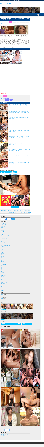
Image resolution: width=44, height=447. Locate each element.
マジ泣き (2, 246)
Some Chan (7, 99)
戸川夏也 (11, 99)
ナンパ (2, 239)
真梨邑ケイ (10, 22)
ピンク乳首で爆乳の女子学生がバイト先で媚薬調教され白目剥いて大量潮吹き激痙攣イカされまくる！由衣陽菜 (19, 124)
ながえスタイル (3, 231)
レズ (1, 250)
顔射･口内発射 (26, 22)
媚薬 (1, 260)
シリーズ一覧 (3, 319)
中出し (2, 252)
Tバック (2, 23)
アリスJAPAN (7, 98)
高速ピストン (3, 286)
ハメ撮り (2, 241)
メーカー (2, 98)
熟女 (2, 298)
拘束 (1, 265)
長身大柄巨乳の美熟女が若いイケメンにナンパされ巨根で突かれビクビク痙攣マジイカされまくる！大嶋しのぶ (19, 137)
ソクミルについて (15, 206)
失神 (1, 257)
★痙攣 (18, 22)
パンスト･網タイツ (4, 242)
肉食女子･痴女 (3, 275)
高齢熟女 (14, 22)
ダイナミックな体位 (4, 237)
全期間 (19, 0)
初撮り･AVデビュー (4, 254)
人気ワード (14, 323)
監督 (1, 99)
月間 (16, 0)
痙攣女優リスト (3, 309)
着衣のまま (3, 272)
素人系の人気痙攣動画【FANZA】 (15, 174)
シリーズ (2, 97)
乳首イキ (2, 253)
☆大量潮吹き (3, 228)
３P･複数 (2, 290)
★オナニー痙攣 (3, 224)
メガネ (2, 249)
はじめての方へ (3, 435)
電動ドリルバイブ (4, 282)
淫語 (1, 268)
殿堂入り (14, 172)
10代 (2, 294)
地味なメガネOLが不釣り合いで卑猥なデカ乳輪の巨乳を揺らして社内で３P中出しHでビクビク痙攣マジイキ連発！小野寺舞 (19, 105)
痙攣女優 (3, 323)
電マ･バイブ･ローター (5, 280)
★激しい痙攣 (3, 226)
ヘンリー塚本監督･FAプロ (5, 245)
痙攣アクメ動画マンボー (6, 3)
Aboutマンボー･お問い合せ (5, 434)
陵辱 (1, 279)
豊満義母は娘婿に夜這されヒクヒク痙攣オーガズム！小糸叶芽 (19, 212)
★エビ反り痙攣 (3, 223)
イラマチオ (21, 22)
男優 (3, 99)
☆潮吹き (2, 230)
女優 (1, 95)
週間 (14, 0)
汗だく (2, 267)
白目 (1, 271)
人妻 (2, 297)
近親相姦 (2, 278)
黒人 (1, 287)
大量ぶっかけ (3, 256)
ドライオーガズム (4, 238)
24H (11, 0)
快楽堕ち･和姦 (3, 264)
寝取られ (2, 261)
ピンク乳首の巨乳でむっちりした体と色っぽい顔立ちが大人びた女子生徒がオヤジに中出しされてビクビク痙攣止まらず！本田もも (19, 112)
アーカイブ (2, 430)
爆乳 (1, 269)
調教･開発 (2, 276)
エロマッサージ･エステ (5, 235)
